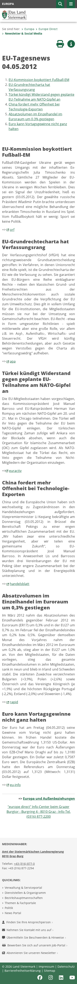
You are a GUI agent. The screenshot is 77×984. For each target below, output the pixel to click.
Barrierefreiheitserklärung (23, 971)
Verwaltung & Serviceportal (23, 888)
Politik (9, 908)
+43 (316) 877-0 (24, 864)
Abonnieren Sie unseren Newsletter (32, 953)
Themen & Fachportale (20, 903)
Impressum (46, 966)
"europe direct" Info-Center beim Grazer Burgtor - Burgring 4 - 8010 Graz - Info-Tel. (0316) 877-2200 (39, 811)
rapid (14, 702)
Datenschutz (66, 966)
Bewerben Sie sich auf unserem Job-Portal (36, 945)
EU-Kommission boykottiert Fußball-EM (39, 80)
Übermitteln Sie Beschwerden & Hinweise (36, 937)
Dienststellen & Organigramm (25, 893)
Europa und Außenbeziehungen (49, 798)
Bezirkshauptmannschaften (24, 898)
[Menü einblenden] (71, 4)
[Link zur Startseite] (14, 14)
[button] (60, 4)
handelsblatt (19, 584)
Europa (29, 29)
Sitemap (49, 971)
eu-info (15, 785)
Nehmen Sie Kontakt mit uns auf (29, 930)
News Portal (13, 913)
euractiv (15, 470)
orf (12, 229)
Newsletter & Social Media (23, 33)
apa (13, 361)
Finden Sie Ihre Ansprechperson (29, 922)
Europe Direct (48, 29)
